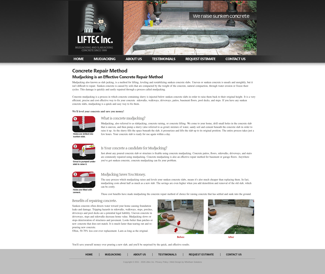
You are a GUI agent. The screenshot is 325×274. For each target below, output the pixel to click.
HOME (79, 58)
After (231, 237)
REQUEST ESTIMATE (200, 58)
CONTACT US (235, 58)
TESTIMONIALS (163, 58)
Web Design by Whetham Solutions (186, 262)
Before (180, 237)
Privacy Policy (161, 262)
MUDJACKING (104, 58)
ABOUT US (134, 58)
